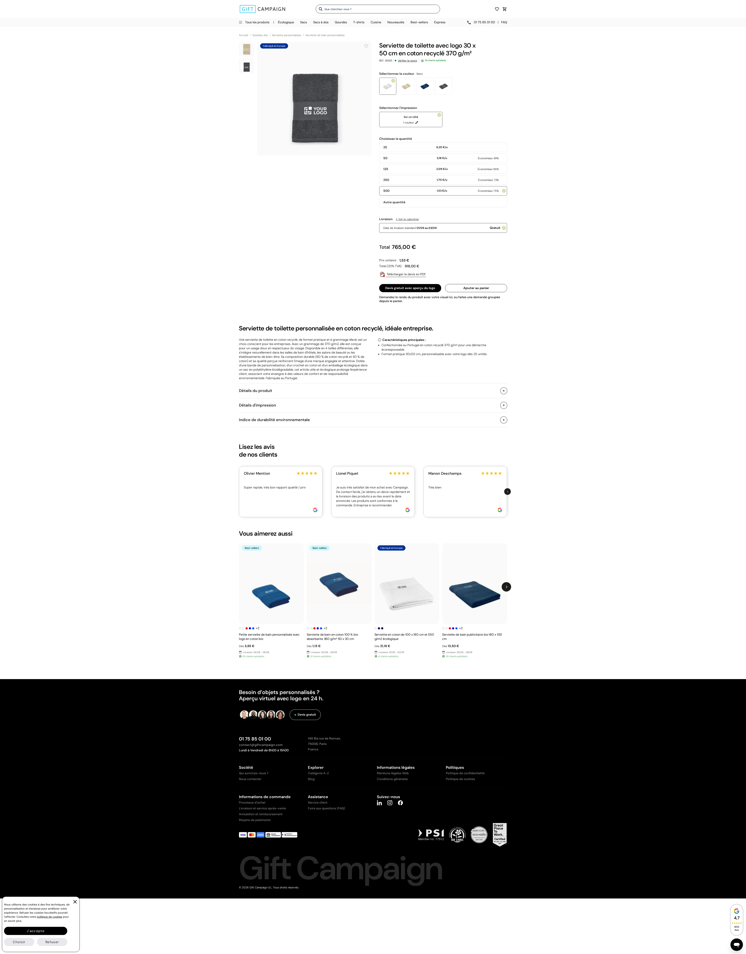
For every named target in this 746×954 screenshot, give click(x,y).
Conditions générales (392, 779)
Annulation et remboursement (260, 814)
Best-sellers (419, 22)
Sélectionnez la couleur (401, 74)
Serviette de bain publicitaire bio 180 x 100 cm (472, 637)
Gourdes (341, 22)
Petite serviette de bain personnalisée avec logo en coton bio (269, 637)
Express (439, 22)
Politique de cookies (460, 779)
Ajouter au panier (476, 288)
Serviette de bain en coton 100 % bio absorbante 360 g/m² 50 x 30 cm (332, 637)
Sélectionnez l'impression (398, 108)
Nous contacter (250, 779)
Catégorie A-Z (318, 773)
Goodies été (260, 35)
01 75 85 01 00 (255, 739)
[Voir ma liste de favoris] (497, 9)
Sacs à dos (321, 22)
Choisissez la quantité (395, 139)
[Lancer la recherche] (319, 9)
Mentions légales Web (393, 773)
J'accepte (35, 931)
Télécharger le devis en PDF (406, 274)
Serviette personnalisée (286, 35)
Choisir (19, 942)
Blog (311, 779)
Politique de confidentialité (465, 773)
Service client (317, 802)
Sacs (303, 22)
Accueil (243, 35)
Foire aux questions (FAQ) (326, 808)
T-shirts (358, 22)
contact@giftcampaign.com (261, 745)
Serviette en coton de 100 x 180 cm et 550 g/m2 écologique (404, 637)
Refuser (52, 942)
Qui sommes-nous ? (253, 773)
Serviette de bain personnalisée (325, 35)
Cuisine (376, 22)
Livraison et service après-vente (262, 808)
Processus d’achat (252, 802)
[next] (507, 491)
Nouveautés (395, 22)
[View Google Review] (315, 509)
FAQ (504, 22)
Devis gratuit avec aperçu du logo (410, 288)
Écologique (286, 22)
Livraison (399, 219)
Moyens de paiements (255, 820)
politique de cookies (49, 916)
